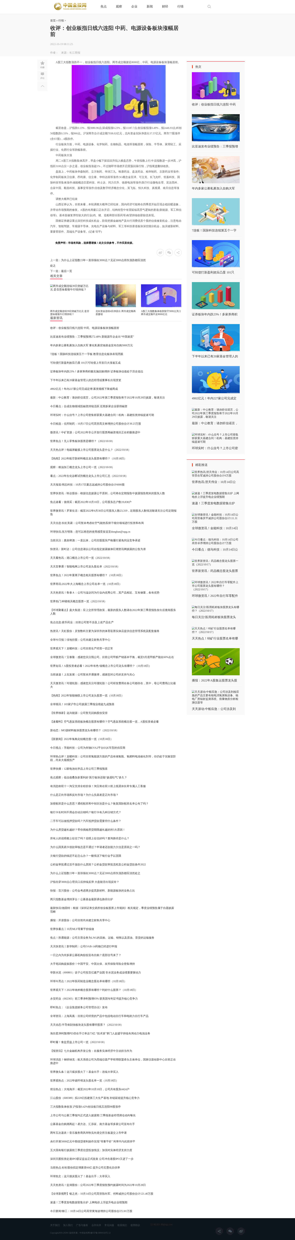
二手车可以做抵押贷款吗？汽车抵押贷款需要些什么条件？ (85, 820)
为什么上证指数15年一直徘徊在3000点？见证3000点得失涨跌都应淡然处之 (95, 873)
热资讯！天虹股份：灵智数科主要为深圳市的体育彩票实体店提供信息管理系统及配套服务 (104, 631)
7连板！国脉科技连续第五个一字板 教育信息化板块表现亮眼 (86, 354)
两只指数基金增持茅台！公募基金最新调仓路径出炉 (81, 899)
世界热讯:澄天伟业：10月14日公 (214, 482)
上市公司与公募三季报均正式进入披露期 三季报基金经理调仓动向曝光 (93, 1115)
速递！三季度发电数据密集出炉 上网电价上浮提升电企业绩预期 (88, 1202)
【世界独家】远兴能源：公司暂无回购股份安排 (79, 712)
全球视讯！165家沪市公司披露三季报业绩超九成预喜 (82, 704)
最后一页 (66, 271)
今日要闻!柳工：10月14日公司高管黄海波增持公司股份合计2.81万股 (91, 1211)
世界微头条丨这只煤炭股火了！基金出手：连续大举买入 (84, 1071)
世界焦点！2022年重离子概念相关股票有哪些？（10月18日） (87, 575)
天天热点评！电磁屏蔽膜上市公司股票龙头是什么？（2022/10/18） (90, 449)
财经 (165, 6)
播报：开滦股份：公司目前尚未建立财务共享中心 (80, 920)
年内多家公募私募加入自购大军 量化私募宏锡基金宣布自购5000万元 (91, 345)
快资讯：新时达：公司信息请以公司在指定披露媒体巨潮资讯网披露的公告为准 (98, 549)
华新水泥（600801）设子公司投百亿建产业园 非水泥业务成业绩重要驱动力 (95, 972)
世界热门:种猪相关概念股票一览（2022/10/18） (78, 601)
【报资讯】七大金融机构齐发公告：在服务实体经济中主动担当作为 (91, 1050)
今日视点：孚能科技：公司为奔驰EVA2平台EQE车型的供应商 (87, 747)
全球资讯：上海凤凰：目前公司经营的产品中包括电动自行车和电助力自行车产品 (99, 1016)
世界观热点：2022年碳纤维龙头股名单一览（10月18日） (84, 1080)
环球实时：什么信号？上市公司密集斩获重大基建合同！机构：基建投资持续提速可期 (102, 415)
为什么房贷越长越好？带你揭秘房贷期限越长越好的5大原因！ (87, 829)
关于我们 (55, 1225)
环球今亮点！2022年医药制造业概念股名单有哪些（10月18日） (88, 981)
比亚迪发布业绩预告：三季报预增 (215, 146)
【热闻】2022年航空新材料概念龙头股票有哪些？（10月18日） (88, 458)
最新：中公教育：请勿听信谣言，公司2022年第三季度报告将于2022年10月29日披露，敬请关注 (107, 397)
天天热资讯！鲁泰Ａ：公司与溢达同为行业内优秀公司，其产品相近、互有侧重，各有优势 (104, 592)
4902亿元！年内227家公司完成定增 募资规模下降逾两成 (84, 388)
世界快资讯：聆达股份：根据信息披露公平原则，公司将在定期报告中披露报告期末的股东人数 (107, 493)
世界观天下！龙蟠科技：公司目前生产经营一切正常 (81, 648)
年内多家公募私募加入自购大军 (213, 188)
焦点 (104, 6)
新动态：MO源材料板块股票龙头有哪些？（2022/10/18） (84, 730)
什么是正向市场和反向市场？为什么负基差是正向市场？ (84, 794)
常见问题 (109, 1225)
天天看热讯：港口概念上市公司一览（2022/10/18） (81, 557)
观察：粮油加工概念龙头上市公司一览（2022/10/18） (82, 467)
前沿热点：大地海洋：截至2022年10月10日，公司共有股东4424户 (89, 1089)
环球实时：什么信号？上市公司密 (215, 448)
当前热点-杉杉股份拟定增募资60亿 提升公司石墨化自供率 (85, 1167)
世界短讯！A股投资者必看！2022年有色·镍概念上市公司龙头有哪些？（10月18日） (100, 665)
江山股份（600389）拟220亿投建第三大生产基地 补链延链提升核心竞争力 (95, 1097)
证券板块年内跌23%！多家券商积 (214, 314)
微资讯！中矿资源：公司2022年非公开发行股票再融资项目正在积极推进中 (95, 432)
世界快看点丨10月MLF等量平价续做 (72, 929)
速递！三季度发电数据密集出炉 (213, 503)
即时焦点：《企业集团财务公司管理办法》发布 (79, 1007)
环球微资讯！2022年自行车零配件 (215, 595)
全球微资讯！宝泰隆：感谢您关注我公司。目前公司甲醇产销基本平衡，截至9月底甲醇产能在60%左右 (112, 657)
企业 (134, 6)
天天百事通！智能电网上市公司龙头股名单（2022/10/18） (85, 566)
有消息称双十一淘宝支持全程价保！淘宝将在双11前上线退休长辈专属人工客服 (98, 786)
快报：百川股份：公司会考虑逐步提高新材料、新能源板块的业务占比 (92, 890)
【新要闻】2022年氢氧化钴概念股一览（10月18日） (81, 739)
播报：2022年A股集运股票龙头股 (214, 680)
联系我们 (122, 1225)
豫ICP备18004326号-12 (100, 1233)
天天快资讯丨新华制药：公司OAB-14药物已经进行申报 (83, 946)
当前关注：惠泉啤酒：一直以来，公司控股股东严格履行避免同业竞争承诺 (95, 540)
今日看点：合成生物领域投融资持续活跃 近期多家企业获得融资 (88, 406)
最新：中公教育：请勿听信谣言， (215, 423)
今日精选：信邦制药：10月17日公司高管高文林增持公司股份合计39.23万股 (95, 423)
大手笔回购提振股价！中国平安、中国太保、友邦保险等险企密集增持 (92, 963)
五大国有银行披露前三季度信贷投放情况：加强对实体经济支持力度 (91, 1150)
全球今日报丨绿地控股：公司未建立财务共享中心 (80, 639)
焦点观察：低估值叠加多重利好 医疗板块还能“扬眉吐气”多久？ (88, 777)
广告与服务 (82, 1225)
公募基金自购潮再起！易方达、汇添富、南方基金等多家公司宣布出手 (92, 1124)
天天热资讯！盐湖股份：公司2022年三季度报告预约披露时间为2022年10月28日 (98, 1185)
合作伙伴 (96, 1225)
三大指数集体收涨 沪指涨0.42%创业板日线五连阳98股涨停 (85, 1106)
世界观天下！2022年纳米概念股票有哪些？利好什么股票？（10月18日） (94, 989)
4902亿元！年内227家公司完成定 (214, 398)
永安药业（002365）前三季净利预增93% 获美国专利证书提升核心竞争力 (94, 998)
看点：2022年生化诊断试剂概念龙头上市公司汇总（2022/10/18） (89, 475)
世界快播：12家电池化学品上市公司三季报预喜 (79, 768)
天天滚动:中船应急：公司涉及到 (214, 709)
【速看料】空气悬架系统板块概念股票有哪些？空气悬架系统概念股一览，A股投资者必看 (104, 721)
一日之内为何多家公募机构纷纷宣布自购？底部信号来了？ (85, 955)
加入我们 (68, 1225)
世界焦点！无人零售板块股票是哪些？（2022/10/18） (82, 441)
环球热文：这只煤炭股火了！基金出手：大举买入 (80, 1176)
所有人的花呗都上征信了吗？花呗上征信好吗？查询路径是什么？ (89, 838)
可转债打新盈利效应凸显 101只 (213, 272)
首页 (53, 20)
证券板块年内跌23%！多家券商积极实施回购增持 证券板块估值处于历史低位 (96, 371)
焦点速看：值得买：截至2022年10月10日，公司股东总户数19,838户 (90, 502)
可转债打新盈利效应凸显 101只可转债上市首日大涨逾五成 (85, 362)
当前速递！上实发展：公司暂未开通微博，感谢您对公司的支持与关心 (92, 674)
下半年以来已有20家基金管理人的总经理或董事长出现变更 (85, 380)
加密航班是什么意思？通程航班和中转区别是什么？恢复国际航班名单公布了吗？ (99, 803)
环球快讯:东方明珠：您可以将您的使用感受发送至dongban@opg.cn (90, 531)
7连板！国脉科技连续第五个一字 (214, 230)
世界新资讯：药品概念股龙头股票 (215, 571)
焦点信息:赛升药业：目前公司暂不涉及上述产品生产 (82, 622)
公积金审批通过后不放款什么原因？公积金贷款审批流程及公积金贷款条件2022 (98, 864)
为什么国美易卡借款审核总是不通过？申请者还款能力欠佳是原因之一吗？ (95, 847)
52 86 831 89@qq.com (161, 1224)
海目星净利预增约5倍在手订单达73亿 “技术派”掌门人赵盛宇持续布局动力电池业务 (100, 1033)
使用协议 (135, 1225)
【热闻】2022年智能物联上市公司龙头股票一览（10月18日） (87, 695)
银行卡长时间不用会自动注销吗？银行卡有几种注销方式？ (85, 812)
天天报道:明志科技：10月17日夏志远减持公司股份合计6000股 (87, 484)
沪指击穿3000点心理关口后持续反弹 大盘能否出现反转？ (84, 881)
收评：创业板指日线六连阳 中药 (214, 104)
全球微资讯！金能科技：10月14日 (215, 528)
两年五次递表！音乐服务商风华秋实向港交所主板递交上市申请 (88, 1132)
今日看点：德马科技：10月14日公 (215, 549)
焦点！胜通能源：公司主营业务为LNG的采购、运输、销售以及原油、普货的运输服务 (102, 937)
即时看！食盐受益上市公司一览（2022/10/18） (78, 1042)
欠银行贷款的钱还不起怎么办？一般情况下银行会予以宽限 (85, 855)
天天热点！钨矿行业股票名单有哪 (215, 638)
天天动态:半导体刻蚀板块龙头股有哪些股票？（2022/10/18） (86, 1024)
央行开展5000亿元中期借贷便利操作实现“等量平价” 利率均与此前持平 (92, 1141)
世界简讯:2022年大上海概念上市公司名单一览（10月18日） (86, 583)
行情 (180, 6)
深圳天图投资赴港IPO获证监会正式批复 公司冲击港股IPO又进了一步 (92, 1158)
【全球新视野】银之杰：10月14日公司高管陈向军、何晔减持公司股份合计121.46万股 (101, 1193)
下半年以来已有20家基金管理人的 (215, 356)
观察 (119, 6)
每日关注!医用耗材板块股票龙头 (214, 617)
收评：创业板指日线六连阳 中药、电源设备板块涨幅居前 (84, 327)
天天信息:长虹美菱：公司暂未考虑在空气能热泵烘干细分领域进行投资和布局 (97, 523)
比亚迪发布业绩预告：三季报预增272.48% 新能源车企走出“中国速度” (92, 336)
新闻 (150, 6)
